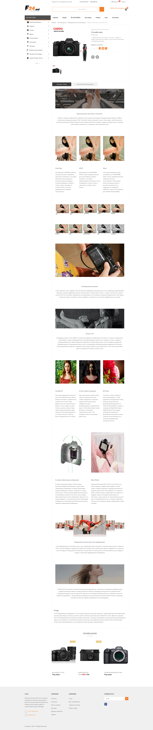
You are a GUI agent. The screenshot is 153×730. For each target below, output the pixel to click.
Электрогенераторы (35, 22)
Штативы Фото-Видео (36, 54)
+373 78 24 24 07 (83, 1)
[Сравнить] (97, 57)
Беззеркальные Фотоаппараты (77, 22)
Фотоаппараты (34, 38)
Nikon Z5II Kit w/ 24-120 (58, 672)
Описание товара (62, 84)
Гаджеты (32, 26)
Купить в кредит (55, 705)
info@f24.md (93, 1)
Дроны (31, 34)
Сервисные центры (74, 705)
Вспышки (32, 46)
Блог (106, 17)
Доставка (88, 17)
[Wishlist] (93, 57)
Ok (127, 698)
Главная (55, 17)
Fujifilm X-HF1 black (83, 672)
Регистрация (120, 8)
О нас (70, 698)
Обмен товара (73, 708)
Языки (123, 1)
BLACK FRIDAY (75, 17)
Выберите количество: (97, 45)
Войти (112, 8)
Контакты (115, 17)
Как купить (54, 701)
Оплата (98, 17)
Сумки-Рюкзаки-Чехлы (36, 58)
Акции (64, 17)
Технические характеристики (85, 84)
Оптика (32, 30)
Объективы (33, 42)
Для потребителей (74, 701)
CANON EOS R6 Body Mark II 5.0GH (113, 672)
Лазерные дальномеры (36, 50)
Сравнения (116, 1)
